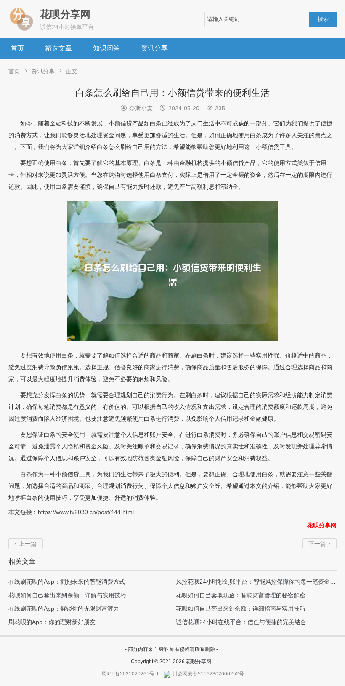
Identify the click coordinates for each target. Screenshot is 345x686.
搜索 (323, 19)
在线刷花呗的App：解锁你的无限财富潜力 (63, 608)
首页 (17, 48)
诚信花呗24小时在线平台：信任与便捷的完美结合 (241, 622)
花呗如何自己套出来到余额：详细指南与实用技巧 (240, 608)
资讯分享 (154, 48)
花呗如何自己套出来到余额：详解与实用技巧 (67, 595)
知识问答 (106, 48)
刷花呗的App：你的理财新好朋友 (52, 622)
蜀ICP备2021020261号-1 (130, 674)
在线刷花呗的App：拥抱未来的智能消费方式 (66, 581)
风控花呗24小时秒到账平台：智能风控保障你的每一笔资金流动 (259, 581)
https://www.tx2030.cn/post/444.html (86, 512)
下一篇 (319, 543)
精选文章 (58, 48)
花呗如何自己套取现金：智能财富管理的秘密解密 (240, 595)
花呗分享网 (198, 662)
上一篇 (25, 543)
